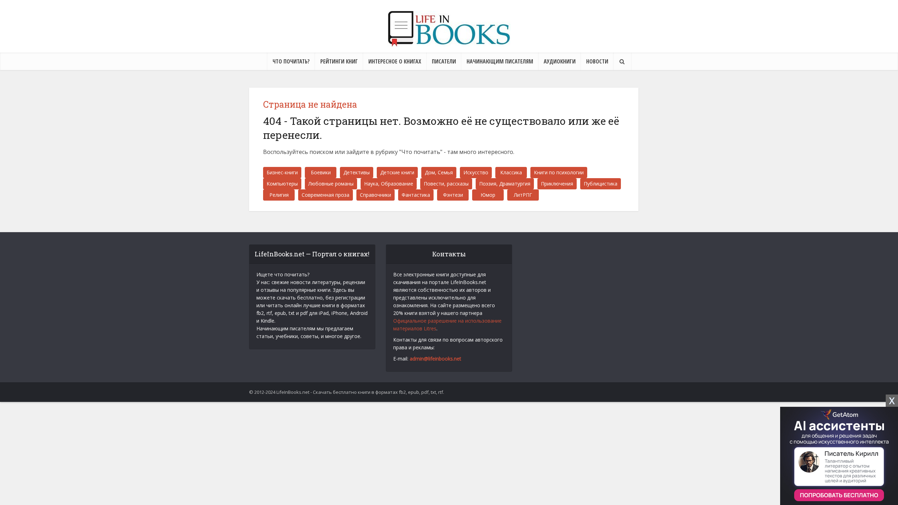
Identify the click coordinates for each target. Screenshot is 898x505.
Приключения (557, 183)
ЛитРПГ (523, 194)
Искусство (475, 172)
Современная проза (325, 194)
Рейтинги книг (339, 61)
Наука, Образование (388, 183)
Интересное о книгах (394, 61)
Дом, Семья (439, 172)
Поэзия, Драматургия (504, 183)
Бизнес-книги (282, 172)
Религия (279, 194)
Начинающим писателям (500, 61)
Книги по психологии (559, 172)
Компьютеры (282, 183)
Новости (597, 61)
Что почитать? (291, 61)
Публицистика (600, 183)
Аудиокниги (560, 61)
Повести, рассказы (446, 183)
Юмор (488, 194)
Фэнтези (453, 194)
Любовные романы (331, 183)
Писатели (444, 61)
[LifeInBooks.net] (449, 29)
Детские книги (397, 172)
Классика (511, 172)
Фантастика (416, 194)
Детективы (356, 172)
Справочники (375, 194)
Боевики (321, 172)
